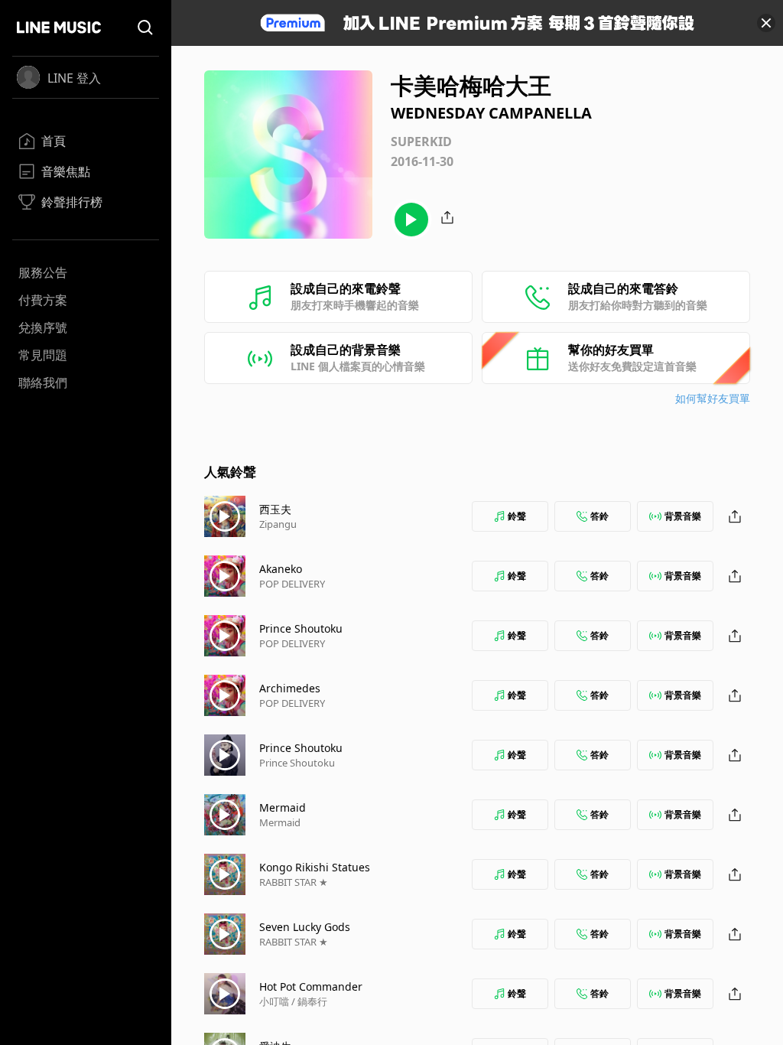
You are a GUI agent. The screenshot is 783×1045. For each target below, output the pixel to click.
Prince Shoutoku (301, 628)
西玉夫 (275, 509)
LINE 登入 (74, 78)
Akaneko (280, 569)
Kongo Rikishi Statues (314, 867)
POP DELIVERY (292, 584)
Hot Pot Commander (310, 986)
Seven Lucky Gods (304, 927)
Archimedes (289, 688)
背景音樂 (682, 515)
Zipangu (278, 524)
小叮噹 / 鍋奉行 (293, 1001)
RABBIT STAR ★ (293, 882)
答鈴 (599, 515)
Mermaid (282, 807)
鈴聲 (517, 515)
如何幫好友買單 (712, 398)
